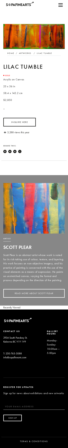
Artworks (25, 53)
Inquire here (19, 122)
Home (10, 53)
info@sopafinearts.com (14, 357)
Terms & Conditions (34, 441)
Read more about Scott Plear (34, 293)
